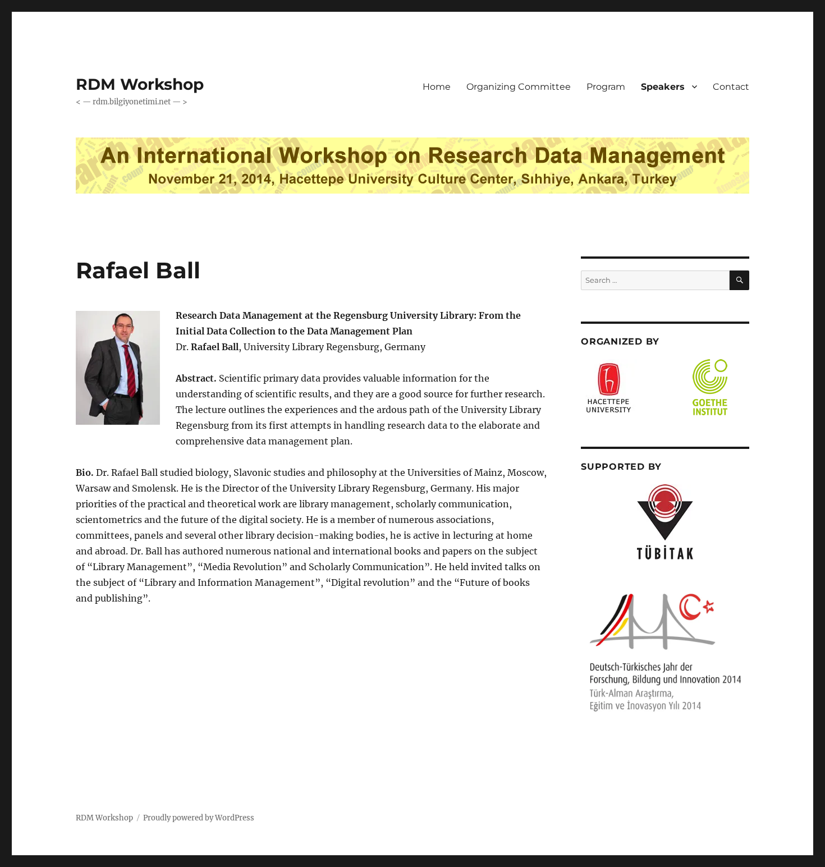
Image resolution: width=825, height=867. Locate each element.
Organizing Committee (518, 86)
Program (605, 86)
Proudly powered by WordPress (198, 818)
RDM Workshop (140, 84)
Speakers (663, 86)
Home (437, 86)
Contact (731, 86)
